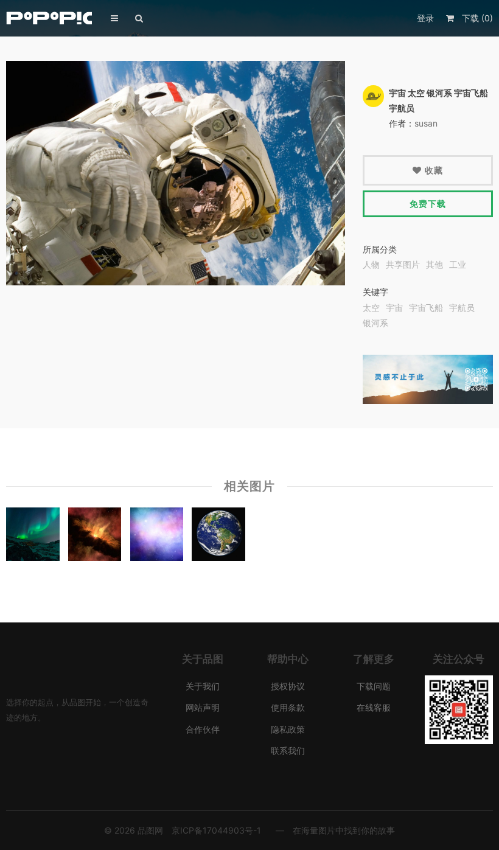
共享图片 (403, 264)
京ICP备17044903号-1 (216, 830)
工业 (457, 264)
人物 (371, 264)
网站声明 (203, 707)
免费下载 (428, 203)
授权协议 (288, 686)
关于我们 (203, 686)
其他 (434, 264)
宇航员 (462, 308)
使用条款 (288, 707)
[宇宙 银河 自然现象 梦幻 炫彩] (157, 536)
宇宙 (394, 308)
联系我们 (288, 750)
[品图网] (49, 18)
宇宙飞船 (426, 308)
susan (426, 123)
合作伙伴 (203, 729)
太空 (371, 308)
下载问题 (374, 686)
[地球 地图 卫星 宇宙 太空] (218, 536)
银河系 (375, 323)
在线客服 (374, 707)
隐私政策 (288, 729)
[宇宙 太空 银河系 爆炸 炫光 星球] (95, 536)
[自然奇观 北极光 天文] (33, 536)
